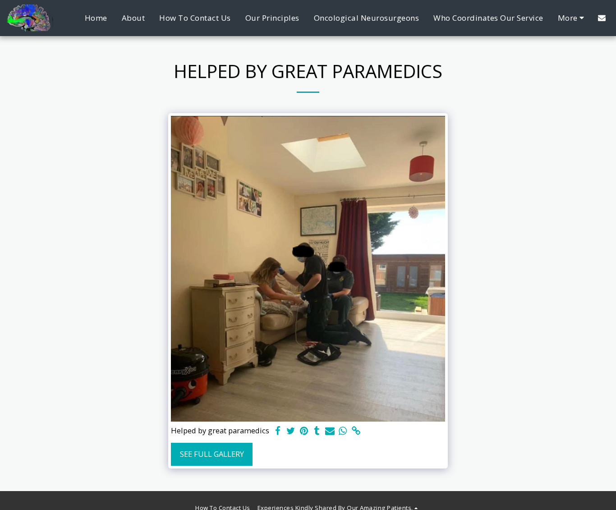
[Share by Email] (330, 431)
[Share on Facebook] (278, 431)
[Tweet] (291, 431)
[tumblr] (317, 431)
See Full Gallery (212, 454)
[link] (356, 431)
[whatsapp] (343, 431)
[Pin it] (303, 431)
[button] (602, 18)
